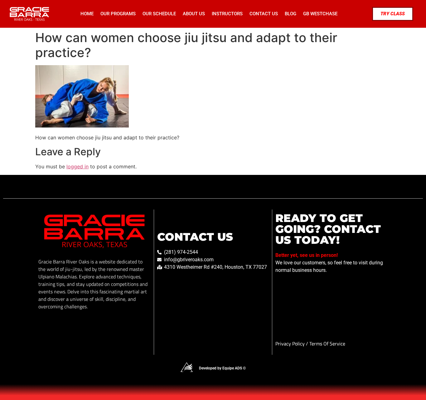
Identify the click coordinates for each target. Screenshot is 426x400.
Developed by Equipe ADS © (222, 368)
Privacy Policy (290, 343)
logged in (77, 166)
